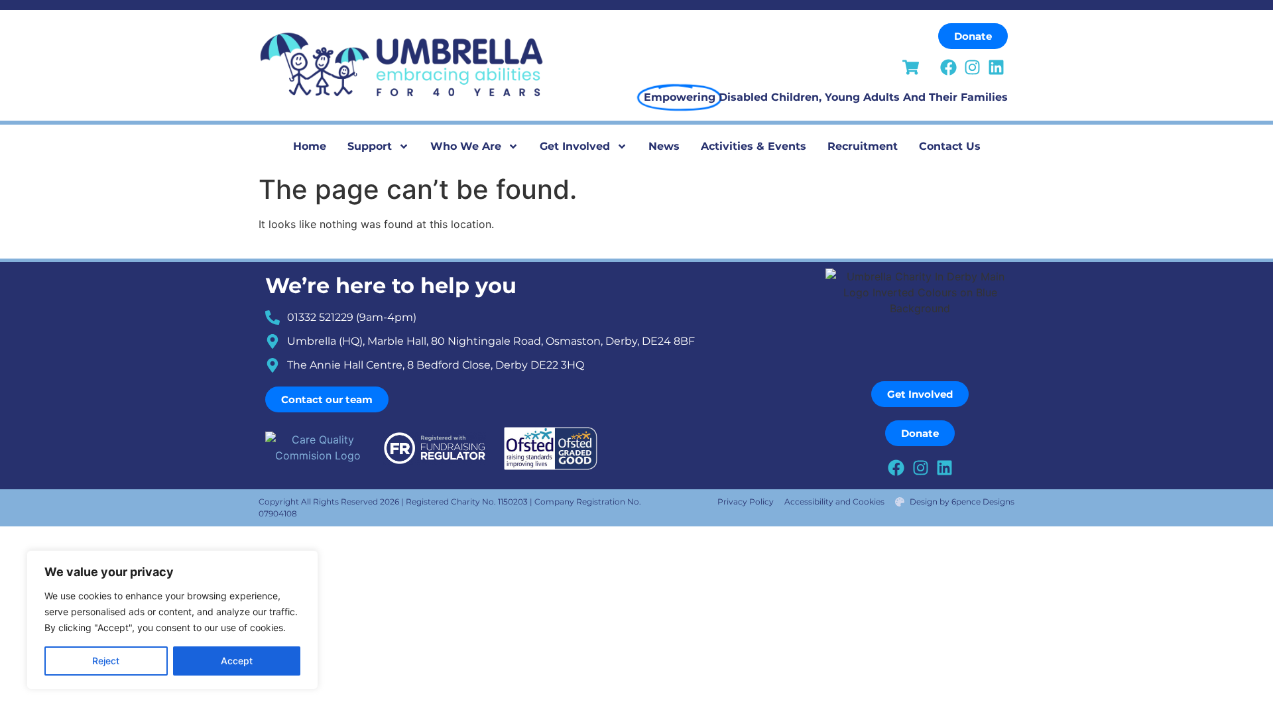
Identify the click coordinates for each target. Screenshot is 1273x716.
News (664, 146)
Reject (105, 660)
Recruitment (862, 146)
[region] (172, 619)
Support (369, 146)
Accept (237, 660)
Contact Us (950, 146)
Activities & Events (753, 146)
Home (309, 146)
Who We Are (465, 146)
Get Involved (575, 146)
